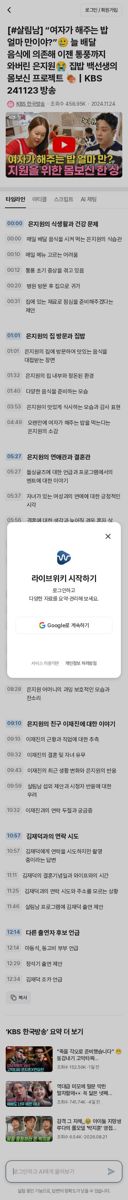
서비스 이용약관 (45, 663)
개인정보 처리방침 (81, 663)
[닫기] (108, 536)
